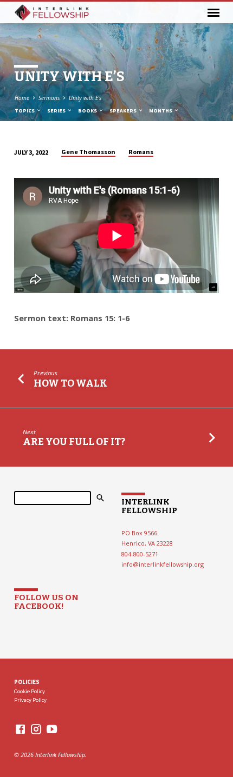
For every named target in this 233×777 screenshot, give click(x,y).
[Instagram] (36, 729)
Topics (25, 110)
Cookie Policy (29, 691)
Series (57, 110)
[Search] (100, 498)
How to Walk (70, 383)
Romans (140, 152)
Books (88, 110)
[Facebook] (20, 729)
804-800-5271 (139, 554)
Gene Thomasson (88, 152)
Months (161, 110)
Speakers (123, 110)
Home (22, 98)
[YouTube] (52, 729)
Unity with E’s (85, 98)
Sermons (49, 98)
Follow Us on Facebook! (46, 602)
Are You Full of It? (74, 442)
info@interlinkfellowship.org (162, 564)
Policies (27, 682)
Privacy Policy (30, 699)
